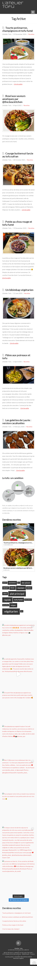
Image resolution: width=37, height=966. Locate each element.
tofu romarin (28, 599)
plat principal (17, 593)
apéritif (5, 582)
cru (19, 582)
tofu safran (5, 605)
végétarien (11, 611)
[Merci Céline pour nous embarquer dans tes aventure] (18, 775)
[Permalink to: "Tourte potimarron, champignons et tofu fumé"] (18, 49)
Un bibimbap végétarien (19, 289)
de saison (26, 582)
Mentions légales (18, 958)
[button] (33, 12)
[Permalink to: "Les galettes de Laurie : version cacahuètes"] (18, 440)
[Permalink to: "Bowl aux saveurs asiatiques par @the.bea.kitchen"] (18, 120)
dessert (5, 588)
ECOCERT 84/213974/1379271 (23, 956)
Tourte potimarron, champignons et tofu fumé (17, 29)
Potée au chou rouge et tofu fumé (17, 223)
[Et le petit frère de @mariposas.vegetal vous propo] (18, 707)
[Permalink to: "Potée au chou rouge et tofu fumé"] (18, 243)
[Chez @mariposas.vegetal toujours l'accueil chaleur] (18, 741)
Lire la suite (18, 84)
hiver (13, 588)
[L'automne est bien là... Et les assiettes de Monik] (18, 876)
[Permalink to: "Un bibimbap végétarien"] (18, 308)
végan (13, 605)
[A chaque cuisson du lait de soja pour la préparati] (18, 842)
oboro (29, 588)
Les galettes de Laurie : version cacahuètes (16, 421)
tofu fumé (18, 599)
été (22, 611)
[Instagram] (18, 943)
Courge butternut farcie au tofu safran (17, 155)
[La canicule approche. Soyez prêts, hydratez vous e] (18, 674)
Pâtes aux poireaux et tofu (16, 356)
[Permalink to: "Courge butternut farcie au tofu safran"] (18, 174)
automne (12, 583)
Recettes (31, 34)
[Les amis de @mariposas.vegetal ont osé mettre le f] (18, 640)
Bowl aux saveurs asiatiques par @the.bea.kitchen (13, 99)
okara (5, 593)
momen (20, 588)
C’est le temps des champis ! (11, 929)
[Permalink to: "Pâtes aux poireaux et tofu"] (18, 375)
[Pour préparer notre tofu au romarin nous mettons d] (18, 809)
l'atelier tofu (12, 5)
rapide (7, 599)
